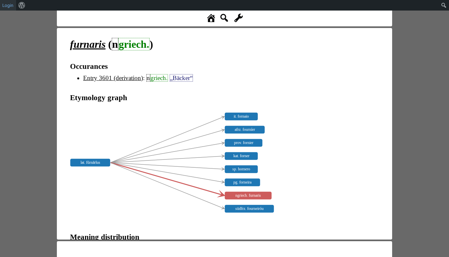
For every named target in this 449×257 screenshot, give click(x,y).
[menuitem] (22, 5)
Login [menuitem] (7, 5)
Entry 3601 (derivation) (113, 77)
